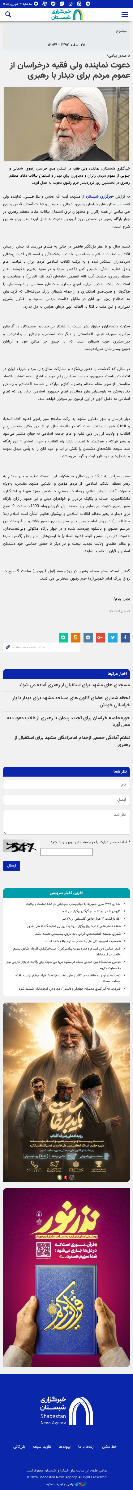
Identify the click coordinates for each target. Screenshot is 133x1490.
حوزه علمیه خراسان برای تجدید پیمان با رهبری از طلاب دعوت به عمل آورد (68, 721)
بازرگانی (19, 1447)
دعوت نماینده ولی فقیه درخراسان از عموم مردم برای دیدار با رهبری (70, 71)
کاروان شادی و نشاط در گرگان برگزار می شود (91, 911)
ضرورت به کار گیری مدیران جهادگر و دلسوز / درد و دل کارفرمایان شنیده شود (70, 988)
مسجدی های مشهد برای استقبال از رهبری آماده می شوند (74, 685)
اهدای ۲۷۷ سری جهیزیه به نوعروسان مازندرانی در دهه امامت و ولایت (73, 904)
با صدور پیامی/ (118, 56)
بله (53, 5)
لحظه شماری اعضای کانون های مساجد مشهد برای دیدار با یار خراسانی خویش (71, 701)
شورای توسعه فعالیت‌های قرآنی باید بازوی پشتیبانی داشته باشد (78, 934)
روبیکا (36, 5)
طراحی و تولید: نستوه (60, 1484)
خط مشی (109, 1447)
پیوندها (65, 1447)
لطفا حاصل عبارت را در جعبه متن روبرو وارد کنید (90, 842)
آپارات (44, 5)
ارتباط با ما (86, 1447)
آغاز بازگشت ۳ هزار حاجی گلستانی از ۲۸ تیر (91, 919)
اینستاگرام (70, 5)
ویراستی (62, 5)
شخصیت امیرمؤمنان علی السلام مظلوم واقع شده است (83, 941)
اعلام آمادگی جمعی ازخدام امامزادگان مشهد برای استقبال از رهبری (72, 741)
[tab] (66, 893)
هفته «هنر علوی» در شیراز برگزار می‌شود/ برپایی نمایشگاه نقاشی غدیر (74, 926)
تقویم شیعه (42, 1447)
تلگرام (88, 5)
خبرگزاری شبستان (100, 197)
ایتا (79, 5)
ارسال (11, 866)
